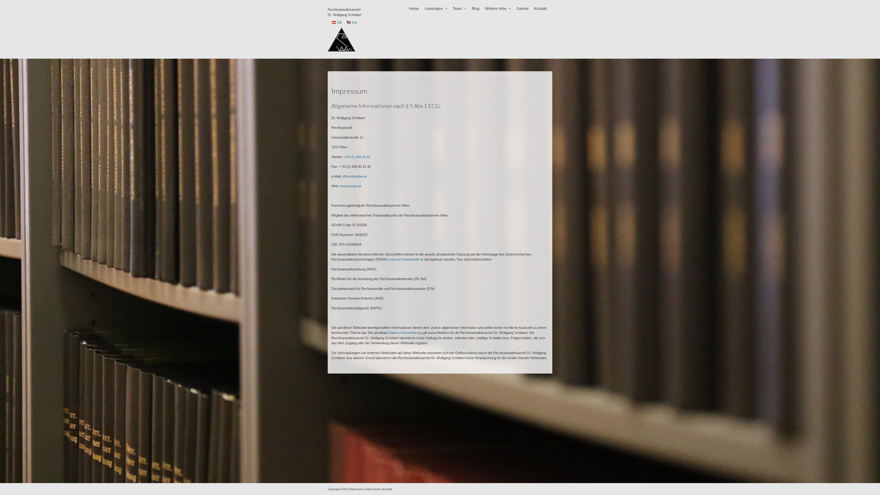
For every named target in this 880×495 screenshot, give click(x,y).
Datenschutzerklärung (405, 333)
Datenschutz (372, 489)
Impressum (356, 489)
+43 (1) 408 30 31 (357, 157)
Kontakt (387, 489)
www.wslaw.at (350, 186)
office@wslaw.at (354, 176)
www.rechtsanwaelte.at (405, 259)
